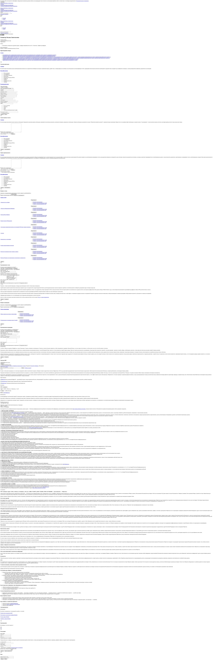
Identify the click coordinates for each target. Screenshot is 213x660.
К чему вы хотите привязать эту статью (8, 267)
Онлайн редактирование (37, 208)
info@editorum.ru (6, 392)
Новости (11, 6)
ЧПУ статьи (2, 271)
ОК (11, 649)
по (4, 87)
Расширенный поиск (4, 84)
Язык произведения (4, 88)
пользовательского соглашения (17, 647)
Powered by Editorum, (35, 365)
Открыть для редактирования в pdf (39, 210)
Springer (5, 81)
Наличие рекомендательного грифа (10, 110)
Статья (1, 284)
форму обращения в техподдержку (13, 604)
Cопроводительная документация (6, 5)
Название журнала (4, 101)
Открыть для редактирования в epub (40, 209)
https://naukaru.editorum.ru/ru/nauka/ (79, 408)
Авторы (2, 89)
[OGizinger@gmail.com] (3, 35)
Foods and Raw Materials (5, 214)
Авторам (2, 4)
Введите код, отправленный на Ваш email (8, 648)
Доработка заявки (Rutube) (5, 618)
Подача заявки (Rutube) (4, 616)
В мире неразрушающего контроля (7, 245)
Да (3, 344)
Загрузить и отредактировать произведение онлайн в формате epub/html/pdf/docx (15, 193)
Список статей (3, 197)
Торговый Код (3, 96)
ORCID (1, 90)
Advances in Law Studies (5, 202)
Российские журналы (8, 75)
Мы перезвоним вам (4, 607)
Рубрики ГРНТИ (3, 94)
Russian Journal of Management (6, 220)
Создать (6, 366)
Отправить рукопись (4, 14)
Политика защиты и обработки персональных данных (15, 365)
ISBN (1, 103)
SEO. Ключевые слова (4, 337)
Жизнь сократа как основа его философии (9, 314)
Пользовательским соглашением (82, 0)
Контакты (15, 6)
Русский (4, 18)
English (4, 19)
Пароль (1, 657)
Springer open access (7, 80)
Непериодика (3, 346)
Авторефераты (7, 74)
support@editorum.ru (14, 603)
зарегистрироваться (45, 297)
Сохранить (6, 299)
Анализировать (7, 149)
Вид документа (3, 95)
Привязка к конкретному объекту (7, 269)
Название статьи (3, 273)
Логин (1, 656)
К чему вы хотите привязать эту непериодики (9, 329)
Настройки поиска (4, 70)
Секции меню (3, 272)
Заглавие (2, 97)
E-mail (1, 643)
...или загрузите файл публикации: (7, 132)
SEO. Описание (3, 279)
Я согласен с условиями (6, 647)
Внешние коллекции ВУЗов (9, 77)
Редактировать (33, 206)
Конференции (7, 6)
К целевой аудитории (8, 268)
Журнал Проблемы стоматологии (6, 3)
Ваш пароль (2, 644)
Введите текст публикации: (5, 131)
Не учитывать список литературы (8, 172)
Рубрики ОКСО (3, 102)
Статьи (1, 52)
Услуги (39, 297)
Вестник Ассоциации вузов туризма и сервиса (9, 251)
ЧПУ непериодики (4, 333)
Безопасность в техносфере (6, 239)
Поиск (1, 12)
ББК (5, 108)
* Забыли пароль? (28, 367)
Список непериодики (4, 309)
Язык (1, 270)
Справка (2, 66)
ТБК (5, 107)
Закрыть (2, 114)
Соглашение (2, 365)
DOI (1, 98)
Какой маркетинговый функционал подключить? (9, 345)
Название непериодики (4, 336)
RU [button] (1, 16)
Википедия (6, 76)
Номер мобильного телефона (5, 638)
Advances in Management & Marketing (7, 208)
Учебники (2, 6)
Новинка (5, 106)
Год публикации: (3, 171)
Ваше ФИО (2, 633)
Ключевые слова (3, 91)
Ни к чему (2, 268)
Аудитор (2, 233)
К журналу (15, 268)
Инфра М (6, 78)
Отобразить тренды (5, 113)
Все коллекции (7, 73)
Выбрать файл (13, 194)
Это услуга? (2, 280)
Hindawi (5, 79)
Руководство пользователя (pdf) (6, 613)
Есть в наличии (7, 105)
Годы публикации (3, 86)
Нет (1, 344)
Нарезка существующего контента (6, 195)
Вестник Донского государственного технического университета (13, 257)
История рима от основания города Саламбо (9, 320)
